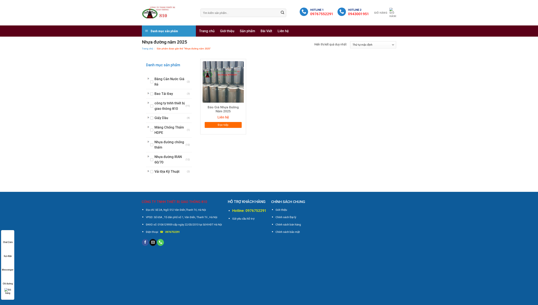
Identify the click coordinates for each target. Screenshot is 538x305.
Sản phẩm (247, 31)
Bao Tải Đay (163, 94)
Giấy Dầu (161, 118)
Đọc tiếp (223, 124)
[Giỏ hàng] (7, 291)
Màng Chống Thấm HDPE (169, 130)
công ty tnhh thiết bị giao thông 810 (169, 106)
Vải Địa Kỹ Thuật (166, 172)
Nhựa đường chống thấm (169, 145)
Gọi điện (8, 256)
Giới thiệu (227, 31)
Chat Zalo (8, 242)
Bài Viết (266, 31)
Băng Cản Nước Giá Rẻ (169, 81)
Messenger (7, 270)
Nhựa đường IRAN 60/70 (168, 159)
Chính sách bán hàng (288, 224)
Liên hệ (283, 31)
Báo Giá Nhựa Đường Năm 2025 (223, 109)
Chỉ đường (8, 283)
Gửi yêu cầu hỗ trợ (243, 218)
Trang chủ (207, 31)
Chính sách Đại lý (286, 217)
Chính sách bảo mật (288, 231)
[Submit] (282, 12)
